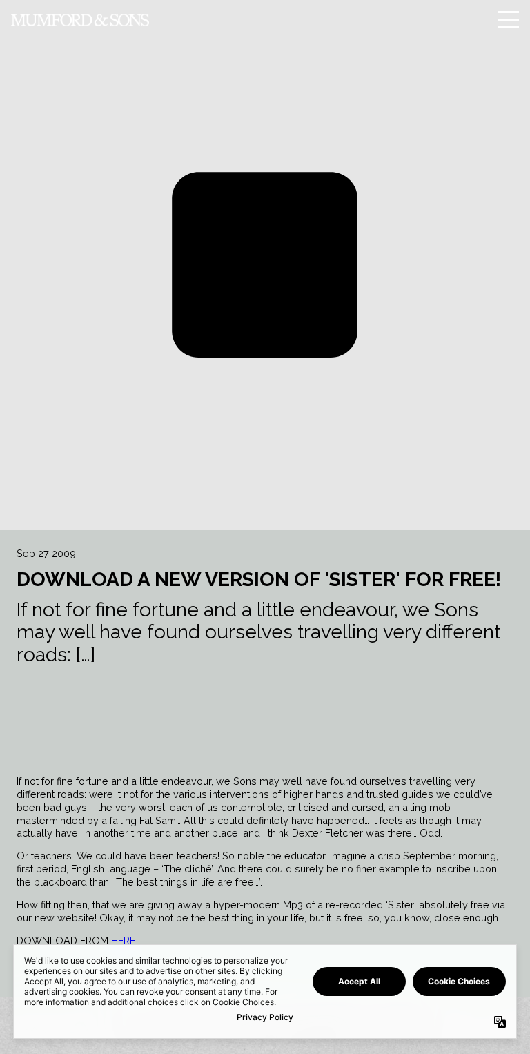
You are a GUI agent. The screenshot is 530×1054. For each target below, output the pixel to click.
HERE (123, 940)
